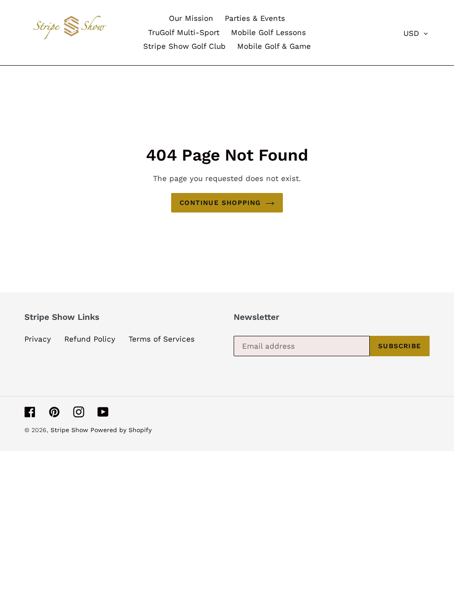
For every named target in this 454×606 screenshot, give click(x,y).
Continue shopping (220, 203)
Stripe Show (70, 429)
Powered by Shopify (121, 429)
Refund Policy (89, 338)
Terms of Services (162, 338)
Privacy (37, 338)
